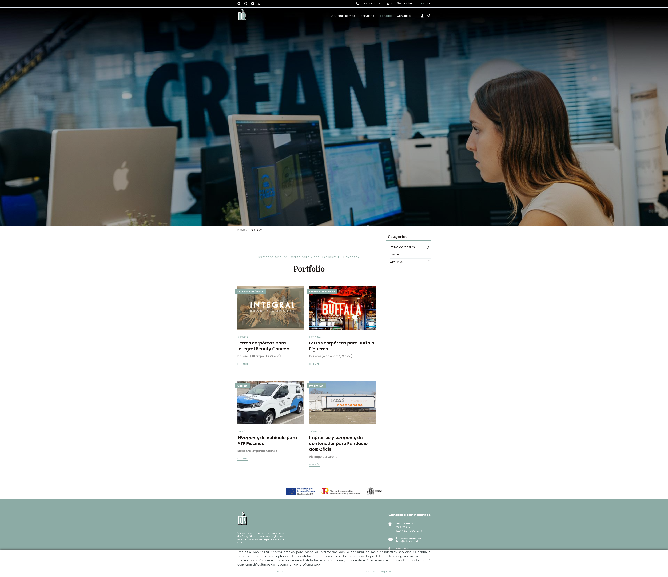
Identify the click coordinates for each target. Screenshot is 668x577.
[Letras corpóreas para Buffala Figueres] (342, 308)
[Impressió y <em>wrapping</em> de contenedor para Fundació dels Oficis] (342, 402)
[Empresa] (242, 15)
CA (429, 3)
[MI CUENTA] (422, 15)
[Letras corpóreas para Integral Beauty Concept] (270, 308)
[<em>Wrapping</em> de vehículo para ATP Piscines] (270, 402)
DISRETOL (242, 230)
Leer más (242, 364)
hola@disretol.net (402, 3)
